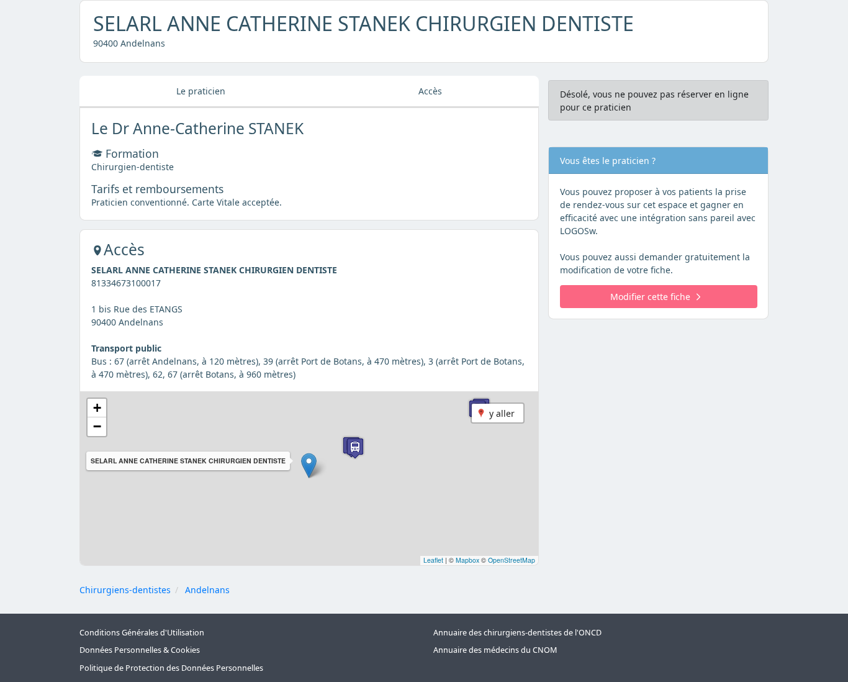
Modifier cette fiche (650, 296)
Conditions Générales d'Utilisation (141, 632)
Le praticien (200, 91)
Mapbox (467, 560)
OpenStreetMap (511, 560)
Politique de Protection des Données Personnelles (171, 668)
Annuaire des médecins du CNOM (495, 650)
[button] (309, 465)
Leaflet (433, 560)
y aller (502, 413)
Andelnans (207, 590)
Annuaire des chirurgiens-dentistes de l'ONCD (517, 632)
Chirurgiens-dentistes (125, 590)
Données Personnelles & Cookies (139, 650)
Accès (430, 91)
